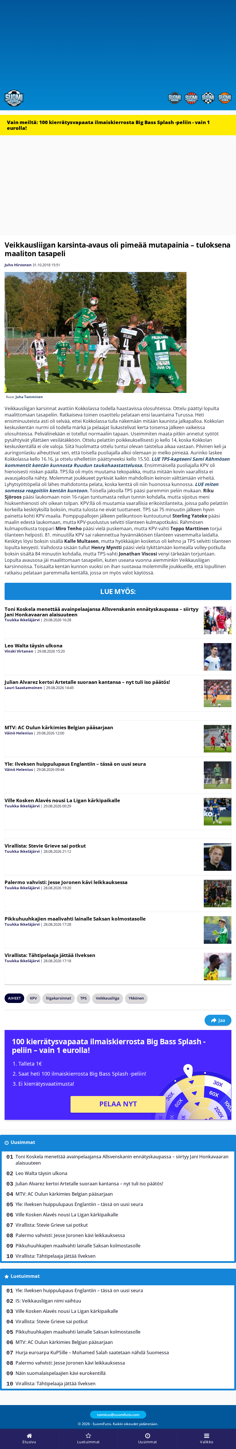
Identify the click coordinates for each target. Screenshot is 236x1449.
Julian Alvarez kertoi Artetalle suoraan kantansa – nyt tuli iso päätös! (87, 682)
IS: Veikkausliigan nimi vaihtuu (48, 1301)
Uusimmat (23, 1142)
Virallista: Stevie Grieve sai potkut (45, 845)
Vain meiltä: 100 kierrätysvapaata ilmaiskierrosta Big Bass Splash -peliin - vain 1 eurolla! (108, 125)
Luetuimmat (25, 1276)
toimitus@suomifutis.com (118, 1414)
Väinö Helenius (19, 733)
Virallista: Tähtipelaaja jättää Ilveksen (50, 955)
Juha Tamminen (29, 396)
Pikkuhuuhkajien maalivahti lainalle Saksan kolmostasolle (75, 918)
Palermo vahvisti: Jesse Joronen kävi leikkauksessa (66, 882)
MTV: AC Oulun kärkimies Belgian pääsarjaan (59, 727)
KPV (33, 998)
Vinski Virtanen (19, 651)
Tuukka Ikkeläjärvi (22, 619)
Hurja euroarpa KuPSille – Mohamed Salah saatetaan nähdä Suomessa (92, 1352)
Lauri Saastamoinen (23, 687)
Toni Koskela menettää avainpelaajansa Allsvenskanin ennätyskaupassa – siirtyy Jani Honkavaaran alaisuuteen (102, 612)
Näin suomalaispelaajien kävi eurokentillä (61, 1373)
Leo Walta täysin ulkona (33, 645)
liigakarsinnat (58, 998)
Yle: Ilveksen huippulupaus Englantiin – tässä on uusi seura (75, 764)
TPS (83, 998)
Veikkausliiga (107, 998)
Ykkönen (136, 998)
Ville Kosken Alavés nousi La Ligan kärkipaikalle (62, 800)
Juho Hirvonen (18, 264)
